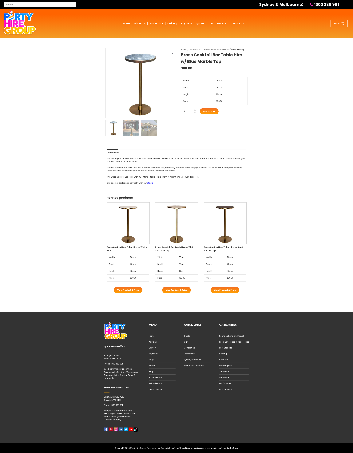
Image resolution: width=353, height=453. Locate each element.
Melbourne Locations (194, 365)
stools (150, 183)
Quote (187, 336)
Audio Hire (224, 377)
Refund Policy (155, 383)
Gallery (152, 365)
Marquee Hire (225, 389)
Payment (153, 353)
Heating (223, 353)
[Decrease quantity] (194, 112)
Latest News (189, 353)
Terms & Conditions (170, 448)
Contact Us (189, 347)
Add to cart (209, 111)
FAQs (151, 359)
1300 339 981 (326, 4)
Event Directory (156, 389)
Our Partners (232, 448)
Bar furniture (225, 383)
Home (152, 336)
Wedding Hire (225, 365)
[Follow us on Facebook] (106, 430)
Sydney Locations (192, 359)
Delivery (152, 347)
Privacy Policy (155, 377)
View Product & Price (128, 290)
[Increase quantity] (194, 110)
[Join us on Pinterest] (111, 430)
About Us (153, 342)
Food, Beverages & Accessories (234, 342)
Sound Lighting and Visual (231, 336)
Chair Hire (223, 359)
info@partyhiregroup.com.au (118, 369)
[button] (156, 26)
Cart (186, 342)
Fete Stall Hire (225, 347)
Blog (151, 371)
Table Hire (224, 371)
